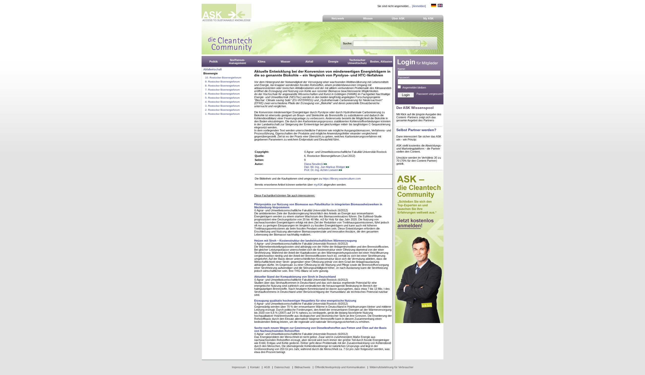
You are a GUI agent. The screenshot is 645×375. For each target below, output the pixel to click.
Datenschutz (282, 367)
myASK (318, 184)
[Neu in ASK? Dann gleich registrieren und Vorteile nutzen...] (419, 322)
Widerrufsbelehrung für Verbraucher (391, 367)
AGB (267, 367)
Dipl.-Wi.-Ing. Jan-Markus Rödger (325, 166)
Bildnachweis (302, 367)
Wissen (368, 18)
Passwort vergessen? (429, 93)
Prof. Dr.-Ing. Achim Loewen (321, 169)
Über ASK (398, 18)
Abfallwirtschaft (212, 69)
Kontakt (255, 367)
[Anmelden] (419, 6)
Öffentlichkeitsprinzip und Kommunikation (340, 367)
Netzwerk (338, 18)
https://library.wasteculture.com (342, 178)
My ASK (428, 18)
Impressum (239, 367)
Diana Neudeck (314, 163)
